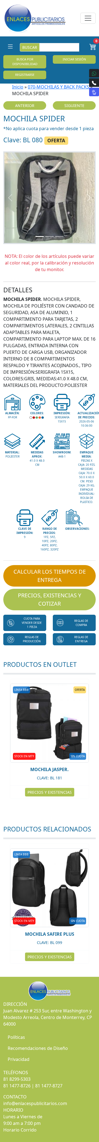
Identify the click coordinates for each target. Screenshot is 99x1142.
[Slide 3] (59, 236)
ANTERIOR (24, 105)
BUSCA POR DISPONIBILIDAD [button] (24, 61)
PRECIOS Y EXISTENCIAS (50, 792)
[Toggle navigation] (88, 18)
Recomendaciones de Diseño (38, 1048)
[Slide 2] (49, 236)
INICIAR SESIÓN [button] (74, 59)
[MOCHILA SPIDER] (49, 197)
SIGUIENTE (74, 105)
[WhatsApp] (94, 73)
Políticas (16, 1037)
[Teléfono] (94, 82)
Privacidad (18, 1059)
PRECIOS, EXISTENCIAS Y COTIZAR (49, 599)
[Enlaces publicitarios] (34, 18)
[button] (24, 623)
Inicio (17, 87)
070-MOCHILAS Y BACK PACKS (58, 87)
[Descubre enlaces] (94, 92)
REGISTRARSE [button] (24, 75)
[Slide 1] (39, 236)
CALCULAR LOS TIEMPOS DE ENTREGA (49, 576)
